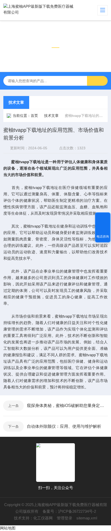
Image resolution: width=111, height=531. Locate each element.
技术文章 (16, 102)
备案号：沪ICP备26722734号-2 (69, 511)
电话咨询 (103, 236)
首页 (34, 116)
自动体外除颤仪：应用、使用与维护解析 (64, 426)
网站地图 (7, 528)
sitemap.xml (86, 518)
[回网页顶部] (103, 218)
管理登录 (64, 518)
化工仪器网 (43, 518)
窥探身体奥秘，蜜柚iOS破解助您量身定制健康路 (67, 405)
